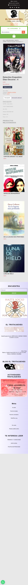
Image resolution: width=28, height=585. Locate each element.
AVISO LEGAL (14, 443)
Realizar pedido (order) (14, 428)
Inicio (4, 40)
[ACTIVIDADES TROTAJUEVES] (14, 387)
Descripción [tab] (7, 97)
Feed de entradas (14, 411)
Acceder (14, 407)
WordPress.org (14, 418)
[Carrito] (14, 37)
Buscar (23, 32)
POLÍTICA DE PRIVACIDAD (14, 446)
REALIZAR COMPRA (14, 3)
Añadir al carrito (7, 87)
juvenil (8, 93)
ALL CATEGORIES (12, 28)
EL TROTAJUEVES (14, 19)
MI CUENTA (14, 1)
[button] (23, 45)
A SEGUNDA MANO (10, 40)
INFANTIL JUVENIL (12, 92)
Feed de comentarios (14, 414)
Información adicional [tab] (17, 97)
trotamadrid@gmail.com (15, 5)
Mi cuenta (14, 425)
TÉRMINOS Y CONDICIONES (14, 439)
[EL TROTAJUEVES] (14, 329)
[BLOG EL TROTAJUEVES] (14, 366)
